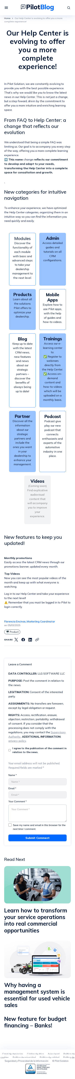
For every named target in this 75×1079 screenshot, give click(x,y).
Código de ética (35, 1054)
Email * (12, 788)
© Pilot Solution (60, 1060)
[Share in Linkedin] (30, 639)
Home (7, 18)
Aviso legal (53, 1054)
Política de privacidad (24, 1057)
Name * (12, 775)
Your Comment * (17, 801)
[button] (6, 8)
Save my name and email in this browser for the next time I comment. (39, 827)
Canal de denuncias (12, 1054)
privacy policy (17, 741)
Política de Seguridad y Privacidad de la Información (39, 1059)
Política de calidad (49, 1057)
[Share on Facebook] (23, 639)
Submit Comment (37, 838)
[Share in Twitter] (16, 639)
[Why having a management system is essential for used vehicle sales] (37, 959)
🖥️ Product (12, 631)
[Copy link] (37, 639)
